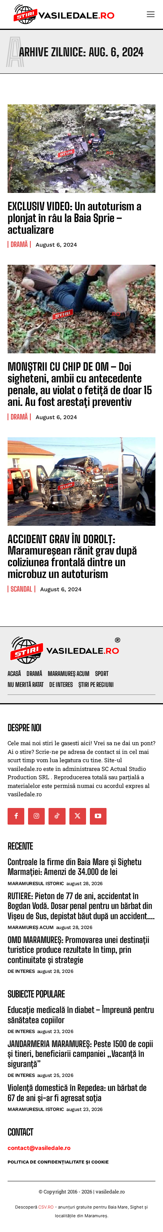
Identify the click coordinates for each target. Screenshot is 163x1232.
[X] (77, 816)
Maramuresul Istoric (36, 883)
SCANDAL (21, 589)
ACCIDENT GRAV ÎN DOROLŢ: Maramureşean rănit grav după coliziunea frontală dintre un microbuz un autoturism (72, 556)
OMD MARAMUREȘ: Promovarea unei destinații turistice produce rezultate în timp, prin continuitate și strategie (78, 950)
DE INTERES (21, 971)
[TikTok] (57, 816)
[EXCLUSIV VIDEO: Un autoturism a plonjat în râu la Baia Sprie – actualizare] (81, 148)
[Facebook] (16, 816)
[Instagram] (36, 816)
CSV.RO (46, 1207)
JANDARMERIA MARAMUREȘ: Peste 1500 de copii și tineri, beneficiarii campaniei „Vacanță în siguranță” (80, 1054)
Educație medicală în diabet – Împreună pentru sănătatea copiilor (81, 1015)
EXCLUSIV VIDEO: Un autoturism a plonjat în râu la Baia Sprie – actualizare (74, 218)
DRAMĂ (19, 244)
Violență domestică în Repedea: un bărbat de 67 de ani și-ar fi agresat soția (77, 1093)
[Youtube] (98, 816)
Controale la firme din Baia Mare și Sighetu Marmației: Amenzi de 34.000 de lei (74, 867)
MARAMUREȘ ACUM (30, 927)
